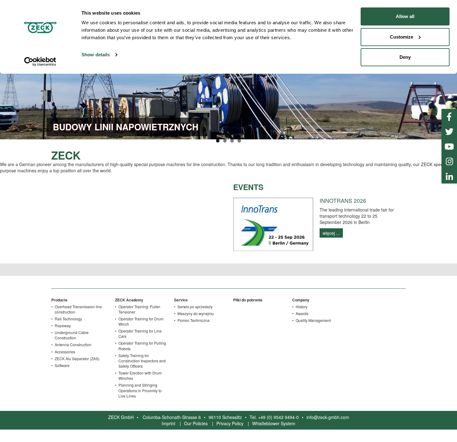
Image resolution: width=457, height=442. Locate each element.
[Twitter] (449, 131)
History (301, 306)
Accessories (65, 351)
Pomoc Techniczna (194, 320)
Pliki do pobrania (247, 300)
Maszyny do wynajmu (196, 313)
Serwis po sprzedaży (195, 306)
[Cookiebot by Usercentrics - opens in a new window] (40, 61)
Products (59, 300)
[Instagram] (449, 161)
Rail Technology (68, 318)
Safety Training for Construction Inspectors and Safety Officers (142, 361)
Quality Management (313, 320)
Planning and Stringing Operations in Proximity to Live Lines (140, 390)
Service (181, 300)
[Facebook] (449, 116)
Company (300, 300)
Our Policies (196, 423)
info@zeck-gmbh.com (328, 417)
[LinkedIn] (449, 176)
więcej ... (331, 233)
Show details (95, 54)
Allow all (405, 16)
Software (62, 365)
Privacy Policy (229, 423)
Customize (401, 37)
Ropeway (63, 325)
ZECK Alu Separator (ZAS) (77, 358)
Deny (405, 57)
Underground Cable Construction (72, 335)
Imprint (168, 423)
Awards (302, 313)
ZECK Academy (129, 300)
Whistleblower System (273, 423)
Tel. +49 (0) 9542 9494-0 (274, 417)
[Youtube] (449, 146)
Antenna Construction (73, 344)
